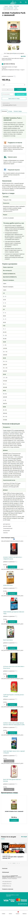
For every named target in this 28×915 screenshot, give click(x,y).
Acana (16, 8)
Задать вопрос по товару (14, 98)
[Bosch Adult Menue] (10, 632)
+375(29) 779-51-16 (6, 883)
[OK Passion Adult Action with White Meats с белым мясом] (14, 658)
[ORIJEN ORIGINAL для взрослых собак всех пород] (14, 604)
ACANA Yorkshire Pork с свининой (14, 811)
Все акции (24, 836)
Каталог (11, 6)
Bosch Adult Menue (8, 640)
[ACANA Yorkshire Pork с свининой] (9, 48)
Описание (4, 111)
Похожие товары (18, 111)
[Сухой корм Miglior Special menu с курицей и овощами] (14, 743)
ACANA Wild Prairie (8, 585)
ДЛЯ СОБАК (16, 6)
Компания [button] (4, 868)
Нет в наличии (9, 761)
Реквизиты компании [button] (7, 889)
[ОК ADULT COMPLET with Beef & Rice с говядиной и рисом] (14, 549)
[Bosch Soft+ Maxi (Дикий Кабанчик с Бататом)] (14, 771)
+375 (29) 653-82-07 (6, 881)
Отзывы (10, 111)
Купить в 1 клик (20, 94)
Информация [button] (5, 872)
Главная (6, 6)
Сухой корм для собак (8, 8)
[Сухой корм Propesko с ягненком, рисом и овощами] (14, 686)
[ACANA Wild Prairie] (10, 577)
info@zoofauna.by (6, 886)
